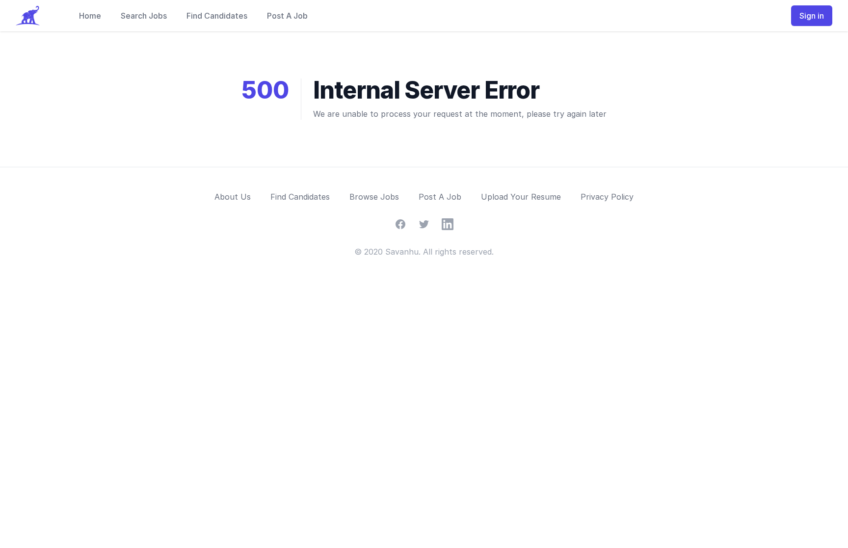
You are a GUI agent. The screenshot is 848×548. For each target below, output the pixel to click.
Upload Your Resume (521, 197)
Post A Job (287, 16)
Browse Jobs (374, 197)
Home (90, 16)
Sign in (811, 16)
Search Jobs (144, 16)
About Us (232, 197)
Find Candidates (216, 16)
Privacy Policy (607, 197)
